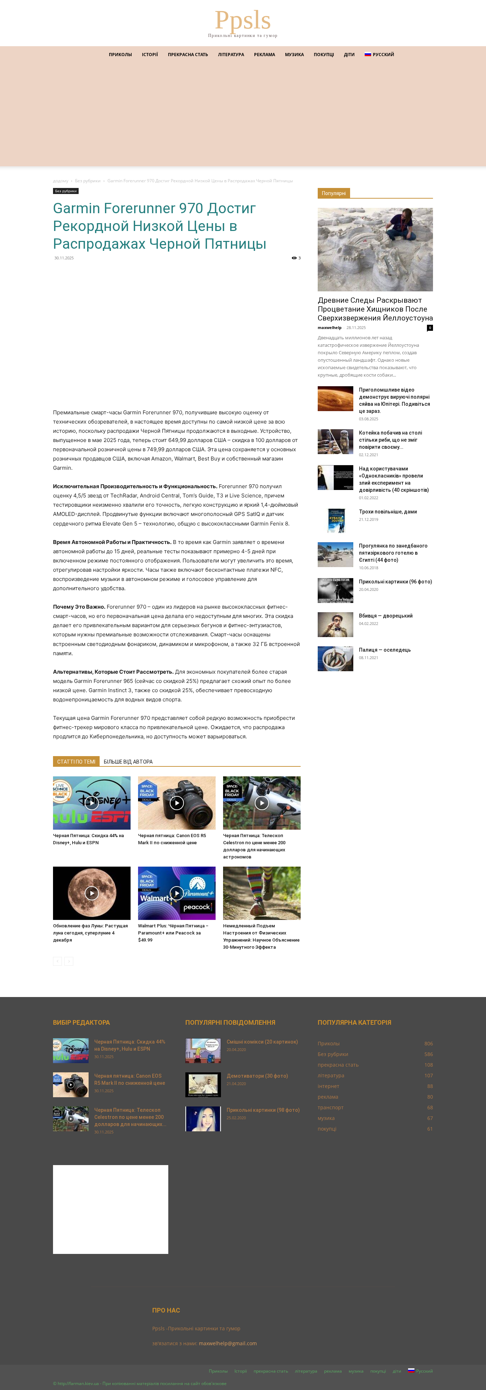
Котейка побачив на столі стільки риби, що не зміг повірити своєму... (390, 440)
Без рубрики (88, 181)
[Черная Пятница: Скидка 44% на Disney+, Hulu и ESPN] (92, 803)
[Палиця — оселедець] (335, 658)
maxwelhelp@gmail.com (228, 1343)
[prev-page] (57, 961)
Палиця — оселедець (385, 650)
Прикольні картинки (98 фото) (263, 1110)
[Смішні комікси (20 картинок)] (203, 1050)
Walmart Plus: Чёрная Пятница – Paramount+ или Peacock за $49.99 (173, 933)
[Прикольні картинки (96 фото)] (335, 590)
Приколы (120, 55)
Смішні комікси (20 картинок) (262, 1042)
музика (294, 55)
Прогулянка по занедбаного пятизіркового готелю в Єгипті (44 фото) (393, 553)
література (231, 55)
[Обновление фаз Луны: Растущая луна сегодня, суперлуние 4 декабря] (92, 893)
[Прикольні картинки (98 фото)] (203, 1118)
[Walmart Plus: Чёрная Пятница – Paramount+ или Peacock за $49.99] (177, 893)
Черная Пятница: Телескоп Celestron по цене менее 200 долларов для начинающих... (130, 1117)
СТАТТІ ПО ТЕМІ (76, 762)
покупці (324, 55)
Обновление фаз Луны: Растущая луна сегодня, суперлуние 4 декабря (90, 933)
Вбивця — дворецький (386, 616)
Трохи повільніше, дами (388, 511)
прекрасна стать (188, 55)
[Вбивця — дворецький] (335, 624)
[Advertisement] (243, 116)
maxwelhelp (330, 327)
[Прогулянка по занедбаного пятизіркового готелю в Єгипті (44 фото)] (335, 554)
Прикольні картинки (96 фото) (395, 581)
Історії (150, 55)
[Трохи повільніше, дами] (335, 520)
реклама (264, 55)
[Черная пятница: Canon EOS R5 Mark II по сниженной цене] (177, 803)
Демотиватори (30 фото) (257, 1076)
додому (60, 181)
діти (349, 55)
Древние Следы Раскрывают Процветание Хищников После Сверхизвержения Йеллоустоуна (375, 309)
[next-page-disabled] (68, 961)
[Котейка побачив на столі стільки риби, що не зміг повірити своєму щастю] (335, 441)
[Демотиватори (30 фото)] (203, 1084)
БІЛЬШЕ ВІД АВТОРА (128, 762)
